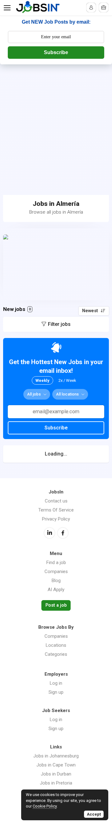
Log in (56, 683)
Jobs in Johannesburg (56, 756)
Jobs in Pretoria (56, 783)
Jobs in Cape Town (56, 765)
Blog (56, 580)
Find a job (56, 562)
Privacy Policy (56, 519)
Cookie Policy (45, 806)
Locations (56, 645)
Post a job (56, 605)
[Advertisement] (56, 123)
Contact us (56, 501)
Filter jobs (59, 324)
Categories (56, 654)
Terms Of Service (56, 510)
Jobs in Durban (56, 774)
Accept (94, 814)
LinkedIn (49, 533)
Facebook (63, 533)
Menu (8, 7)
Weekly (42, 380)
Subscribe (56, 52)
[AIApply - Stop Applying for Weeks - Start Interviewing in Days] (56, 264)
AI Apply (56, 589)
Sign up (56, 692)
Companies (56, 571)
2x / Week (67, 380)
